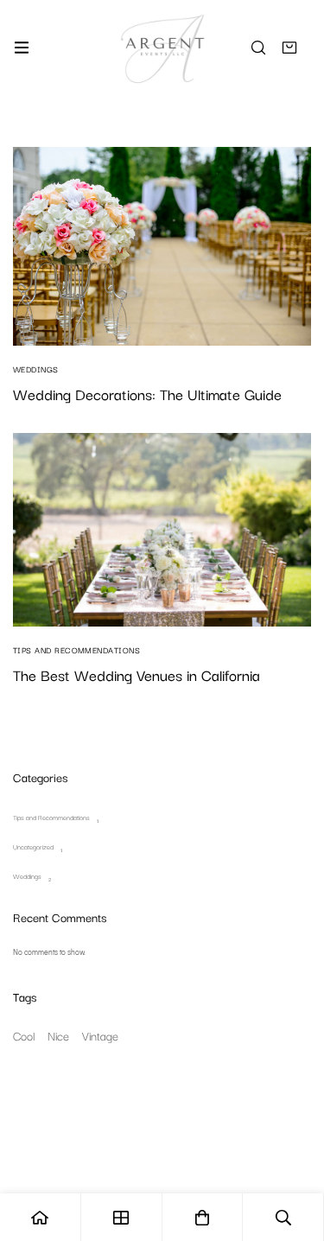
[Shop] (121, 1217)
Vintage (100, 1035)
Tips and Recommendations (51, 817)
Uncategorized (33, 846)
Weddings (27, 875)
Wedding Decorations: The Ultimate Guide (147, 393)
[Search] (258, 47)
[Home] (40, 1217)
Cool (24, 1035)
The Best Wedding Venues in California (136, 674)
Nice (58, 1035)
